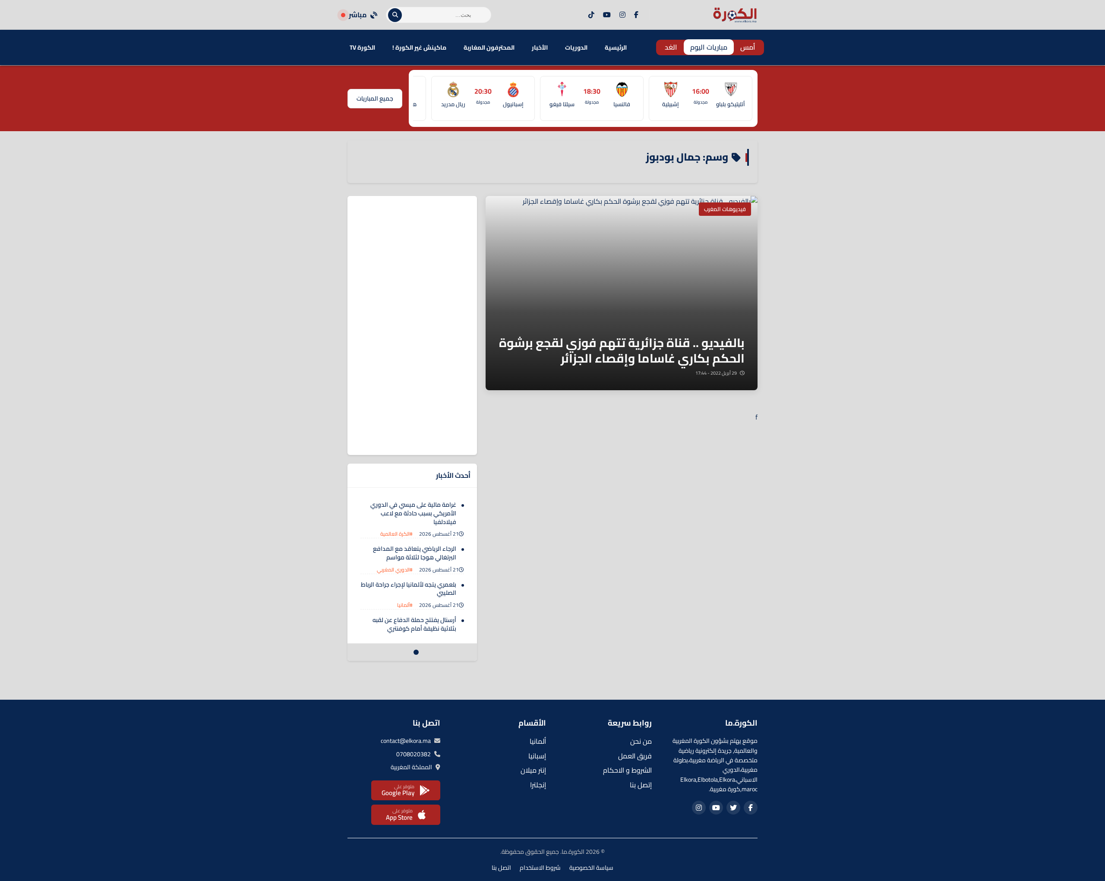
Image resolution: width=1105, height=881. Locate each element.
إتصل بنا (641, 784)
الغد (671, 47)
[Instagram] (622, 15)
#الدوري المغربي (395, 570)
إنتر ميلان (533, 770)
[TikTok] (591, 15)
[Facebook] (636, 15)
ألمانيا (538, 741)
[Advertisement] (412, 325)
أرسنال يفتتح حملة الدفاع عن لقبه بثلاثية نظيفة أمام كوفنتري (414, 624)
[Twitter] (733, 808)
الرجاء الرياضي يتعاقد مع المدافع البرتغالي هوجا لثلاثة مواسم (414, 553)
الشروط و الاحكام (627, 770)
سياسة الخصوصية (591, 867)
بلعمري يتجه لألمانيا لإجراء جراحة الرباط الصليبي (408, 589)
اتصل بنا (501, 867)
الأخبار (540, 47)
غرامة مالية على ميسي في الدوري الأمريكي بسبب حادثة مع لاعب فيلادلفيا (413, 513)
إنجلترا (538, 784)
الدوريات (576, 47)
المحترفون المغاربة (489, 47)
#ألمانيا (405, 605)
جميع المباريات (375, 98)
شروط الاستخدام (540, 867)
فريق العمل (635, 755)
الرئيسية (616, 47)
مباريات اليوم (708, 47)
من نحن (641, 741)
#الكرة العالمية (396, 534)
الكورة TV (362, 47)
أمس (747, 47)
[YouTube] (607, 15)
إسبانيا (537, 755)
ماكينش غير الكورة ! (419, 47)
